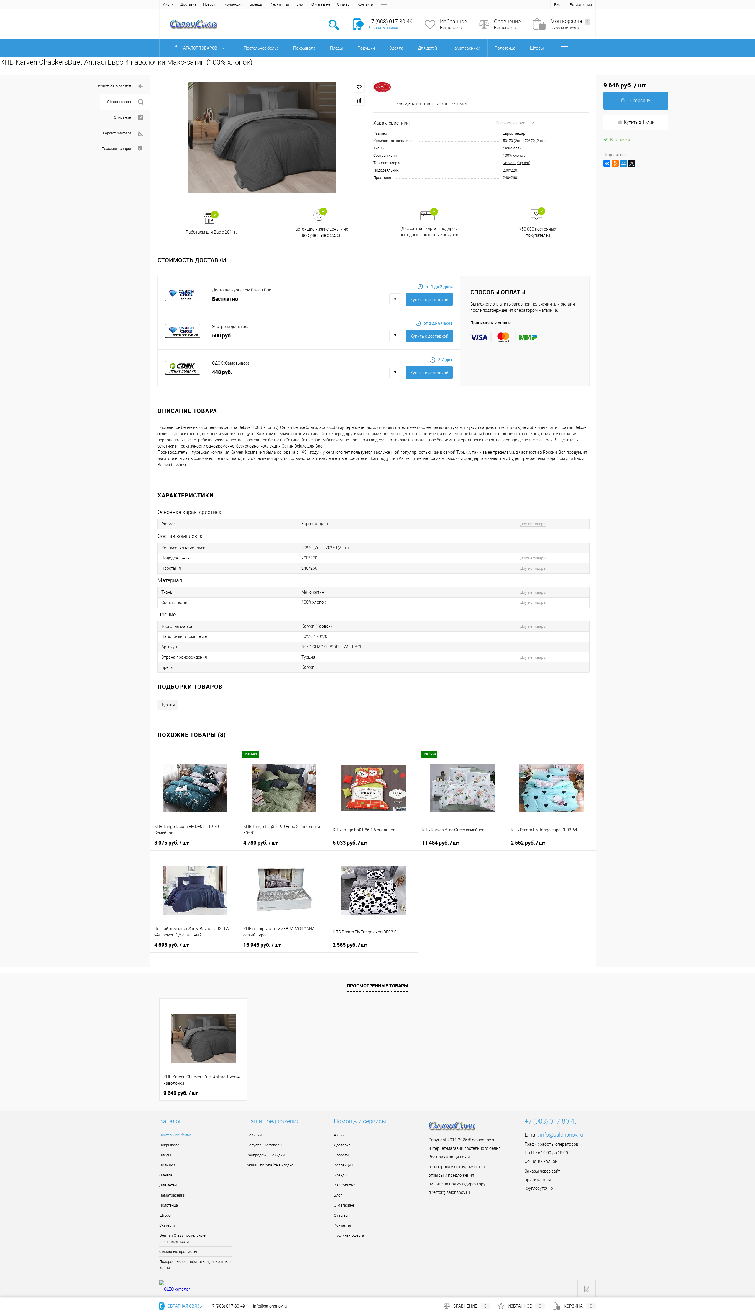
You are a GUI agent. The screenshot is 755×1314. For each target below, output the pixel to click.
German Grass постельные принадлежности (182, 1238)
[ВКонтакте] (606, 163)
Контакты (365, 4)
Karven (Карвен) (516, 163)
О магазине (320, 4)
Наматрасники (172, 1195)
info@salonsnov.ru (561, 1135)
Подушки (167, 1165)
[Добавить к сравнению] (359, 100)
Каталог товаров (199, 48)
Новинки (254, 1135)
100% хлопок (514, 155)
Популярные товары (264, 1145)
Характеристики (117, 133)
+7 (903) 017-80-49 (227, 1306)
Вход (558, 4)
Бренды (256, 4)
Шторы (165, 1215)
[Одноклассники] (615, 163)
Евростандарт (515, 133)
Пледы (165, 1155)
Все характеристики (515, 122)
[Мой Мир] (623, 163)
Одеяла (165, 1175)
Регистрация (581, 4)
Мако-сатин (513, 148)
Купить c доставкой (429, 299)
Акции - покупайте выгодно (270, 1165)
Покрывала (169, 1145)
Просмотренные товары (377, 985)
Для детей (168, 1185)
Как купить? (279, 4)
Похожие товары (116, 148)
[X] (631, 163)
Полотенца (168, 1205)
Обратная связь (184, 1306)
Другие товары (533, 524)
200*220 (510, 170)
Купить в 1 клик (639, 122)
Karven (307, 667)
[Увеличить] (262, 137)
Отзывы (343, 4)
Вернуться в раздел (113, 86)
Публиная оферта (349, 1235)
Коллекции (233, 4)
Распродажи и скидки (266, 1155)
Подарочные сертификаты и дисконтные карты (195, 1264)
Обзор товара (119, 101)
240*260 (510, 177)
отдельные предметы (178, 1251)
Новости (210, 4)
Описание (122, 117)
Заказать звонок (383, 27)
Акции (168, 4)
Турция (168, 705)
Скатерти (167, 1225)
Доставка (188, 4)
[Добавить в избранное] (359, 87)
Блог (300, 4)
